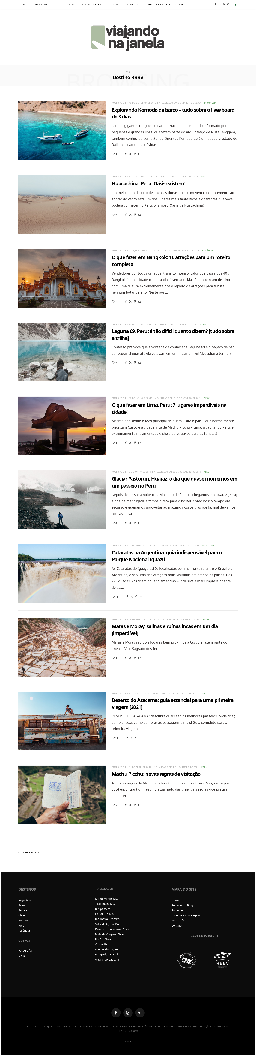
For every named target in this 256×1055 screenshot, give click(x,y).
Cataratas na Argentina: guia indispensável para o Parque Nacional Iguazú (167, 556)
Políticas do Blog (182, 905)
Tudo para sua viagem (185, 915)
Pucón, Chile (103, 939)
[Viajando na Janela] (128, 36)
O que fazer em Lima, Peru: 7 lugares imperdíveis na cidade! (169, 408)
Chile (204, 693)
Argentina (208, 545)
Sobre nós (177, 920)
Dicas (21, 955)
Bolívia (22, 910)
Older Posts (31, 852)
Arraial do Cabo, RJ (107, 959)
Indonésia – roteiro (107, 919)
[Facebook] (126, 154)
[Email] (139, 154)
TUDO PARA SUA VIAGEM (164, 4)
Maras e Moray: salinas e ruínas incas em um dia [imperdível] (165, 629)
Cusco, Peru (102, 944)
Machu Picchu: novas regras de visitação (156, 773)
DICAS (66, 4)
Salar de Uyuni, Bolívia (109, 924)
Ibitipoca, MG (103, 909)
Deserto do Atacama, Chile (112, 929)
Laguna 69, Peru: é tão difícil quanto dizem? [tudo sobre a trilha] (173, 334)
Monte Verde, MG (106, 898)
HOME (22, 4)
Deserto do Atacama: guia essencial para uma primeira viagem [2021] (173, 703)
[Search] (235, 4)
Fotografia (25, 950)
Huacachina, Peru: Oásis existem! (148, 183)
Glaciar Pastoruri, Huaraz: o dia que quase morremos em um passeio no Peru (174, 482)
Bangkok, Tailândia (107, 954)
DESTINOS (42, 4)
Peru (204, 176)
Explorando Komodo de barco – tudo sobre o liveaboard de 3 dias (173, 113)
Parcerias (177, 910)
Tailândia (207, 250)
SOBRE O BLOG (124, 4)
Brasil (22, 905)
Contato (176, 925)
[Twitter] (130, 154)
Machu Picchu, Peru (108, 949)
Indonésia (210, 102)
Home (175, 900)
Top (129, 1041)
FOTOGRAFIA (92, 4)
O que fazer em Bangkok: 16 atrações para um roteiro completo (171, 260)
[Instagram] (128, 1012)
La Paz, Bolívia (104, 914)
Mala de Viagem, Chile (109, 934)
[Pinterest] (135, 154)
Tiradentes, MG (105, 904)
